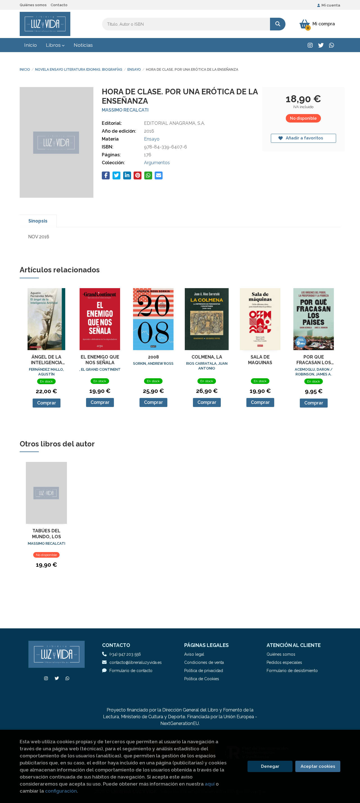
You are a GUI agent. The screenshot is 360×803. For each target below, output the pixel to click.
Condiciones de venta (204, 662)
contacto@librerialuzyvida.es (135, 662)
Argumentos (157, 162)
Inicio (25, 70)
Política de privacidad (203, 670)
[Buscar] (277, 24)
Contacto (59, 5)
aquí (210, 784)
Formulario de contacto (130, 670)
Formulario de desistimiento (292, 670)
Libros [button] (54, 45)
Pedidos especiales (284, 662)
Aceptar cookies (318, 766)
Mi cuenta (330, 5)
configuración (61, 791)
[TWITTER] (320, 45)
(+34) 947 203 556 (125, 654)
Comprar (46, 403)
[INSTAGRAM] (310, 45)
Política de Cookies (201, 679)
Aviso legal (194, 654)
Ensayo (134, 70)
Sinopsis (38, 221)
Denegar (270, 766)
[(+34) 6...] (331, 45)
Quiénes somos (33, 5)
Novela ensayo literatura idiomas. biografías (78, 70)
